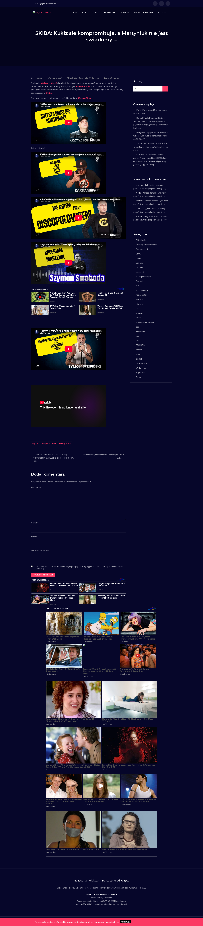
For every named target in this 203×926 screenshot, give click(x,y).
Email (34, 536)
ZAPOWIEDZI (124, 12)
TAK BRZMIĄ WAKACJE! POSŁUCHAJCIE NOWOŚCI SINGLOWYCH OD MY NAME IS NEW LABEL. (53, 458)
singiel (139, 359)
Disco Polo (83, 78)
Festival (139, 281)
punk (138, 336)
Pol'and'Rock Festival (145, 322)
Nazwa (35, 522)
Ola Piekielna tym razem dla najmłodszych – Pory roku (103, 456)
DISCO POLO (163, 12)
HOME (75, 12)
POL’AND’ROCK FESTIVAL (144, 12)
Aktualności (72, 78)
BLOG (138, 253)
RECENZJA (140, 345)
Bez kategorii (142, 249)
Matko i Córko (84, 98)
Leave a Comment (112, 78)
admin (40, 78)
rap (137, 340)
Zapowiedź (140, 372)
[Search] (165, 88)
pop (137, 327)
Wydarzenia (94, 78)
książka (139, 317)
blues (138, 258)
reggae (139, 349)
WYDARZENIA (109, 12)
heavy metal (141, 295)
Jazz (137, 308)
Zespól (139, 377)
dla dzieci (140, 272)
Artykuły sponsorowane (146, 244)
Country (139, 263)
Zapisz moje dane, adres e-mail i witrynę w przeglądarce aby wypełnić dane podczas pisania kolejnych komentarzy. (78, 567)
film (137, 285)
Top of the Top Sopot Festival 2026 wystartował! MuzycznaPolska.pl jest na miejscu (150, 146)
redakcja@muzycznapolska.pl (46, 4)
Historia (139, 304)
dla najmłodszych (143, 276)
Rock (138, 354)
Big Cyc (49, 93)
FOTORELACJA (142, 290)
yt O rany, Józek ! (48, 83)
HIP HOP (140, 299)
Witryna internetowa (40, 550)
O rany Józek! (65, 443)
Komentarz (36, 487)
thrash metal (141, 363)
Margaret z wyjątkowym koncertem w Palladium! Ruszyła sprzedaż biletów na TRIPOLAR (150, 135)
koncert (139, 313)
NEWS (84, 12)
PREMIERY (96, 12)
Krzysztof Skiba (83, 86)
